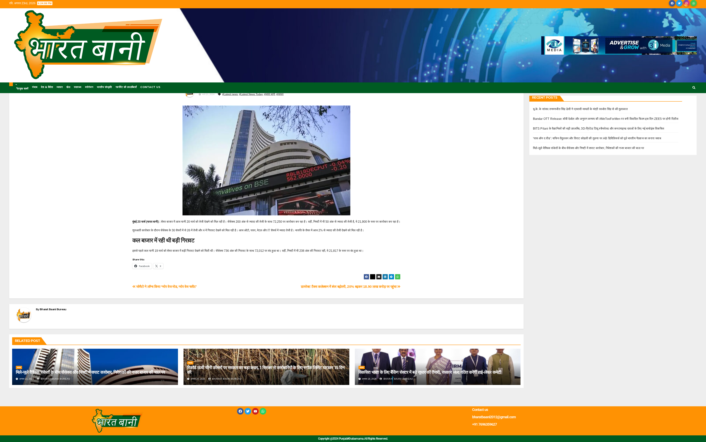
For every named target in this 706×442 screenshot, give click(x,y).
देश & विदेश (47, 87)
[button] (693, 87)
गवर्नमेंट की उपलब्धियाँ (126, 87)
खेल (68, 87)
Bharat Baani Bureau (53, 309)
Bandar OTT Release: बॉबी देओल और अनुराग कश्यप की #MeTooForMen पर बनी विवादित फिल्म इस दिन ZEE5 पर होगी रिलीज (605, 118)
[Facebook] (240, 411)
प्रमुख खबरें (22, 88)
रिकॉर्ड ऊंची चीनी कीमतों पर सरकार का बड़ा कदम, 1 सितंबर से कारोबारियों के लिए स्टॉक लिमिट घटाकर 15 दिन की (266, 370)
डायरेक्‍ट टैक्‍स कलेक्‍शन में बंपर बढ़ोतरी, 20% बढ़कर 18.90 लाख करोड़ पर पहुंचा (349, 287)
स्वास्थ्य (77, 87)
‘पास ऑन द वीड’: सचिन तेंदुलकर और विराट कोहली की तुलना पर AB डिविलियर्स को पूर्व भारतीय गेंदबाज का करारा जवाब (597, 138)
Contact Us (150, 87)
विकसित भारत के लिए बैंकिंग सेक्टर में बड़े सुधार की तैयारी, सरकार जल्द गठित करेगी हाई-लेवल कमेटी (430, 372)
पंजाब (35, 87)
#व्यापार (280, 94)
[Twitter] (248, 411)
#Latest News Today (251, 94)
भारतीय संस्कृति (104, 87)
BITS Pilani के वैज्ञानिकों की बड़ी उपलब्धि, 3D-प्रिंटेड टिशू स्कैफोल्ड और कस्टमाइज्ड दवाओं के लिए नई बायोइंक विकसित (598, 128)
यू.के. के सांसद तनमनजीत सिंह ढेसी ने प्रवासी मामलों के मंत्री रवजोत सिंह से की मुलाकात (580, 109)
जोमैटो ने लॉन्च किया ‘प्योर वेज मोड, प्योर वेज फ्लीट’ (166, 287)
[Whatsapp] (263, 411)
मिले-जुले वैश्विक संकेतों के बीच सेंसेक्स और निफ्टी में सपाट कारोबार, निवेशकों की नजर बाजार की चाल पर (90, 372)
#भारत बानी (269, 94)
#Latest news (230, 94)
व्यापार (60, 87)
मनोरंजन (89, 87)
